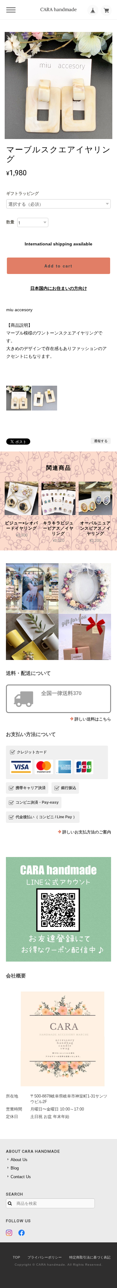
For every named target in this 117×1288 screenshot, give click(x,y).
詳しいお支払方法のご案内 (86, 832)
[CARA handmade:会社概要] (58, 1036)
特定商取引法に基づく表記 (89, 1257)
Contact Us (21, 1176)
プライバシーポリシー (44, 1257)
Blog (15, 1168)
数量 (10, 222)
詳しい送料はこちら (93, 719)
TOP (16, 1257)
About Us (19, 1159)
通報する (101, 441)
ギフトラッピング (22, 193)
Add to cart (58, 266)
